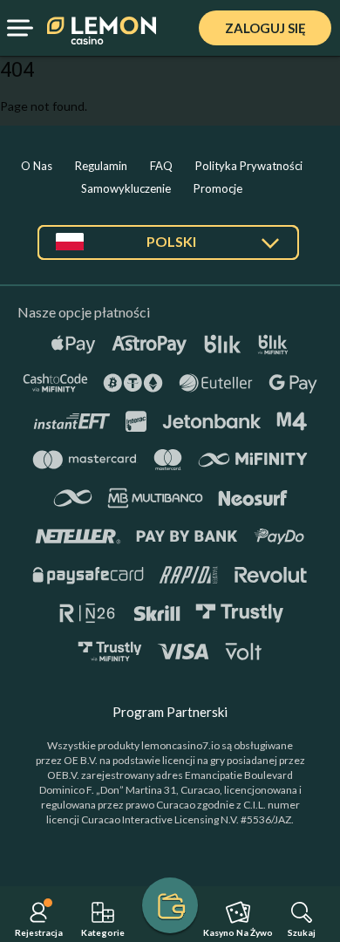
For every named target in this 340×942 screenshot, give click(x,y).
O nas (36, 166)
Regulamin (101, 166)
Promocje (218, 188)
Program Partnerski (170, 712)
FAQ (161, 166)
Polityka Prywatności (249, 166)
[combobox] (168, 249)
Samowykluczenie (126, 188)
